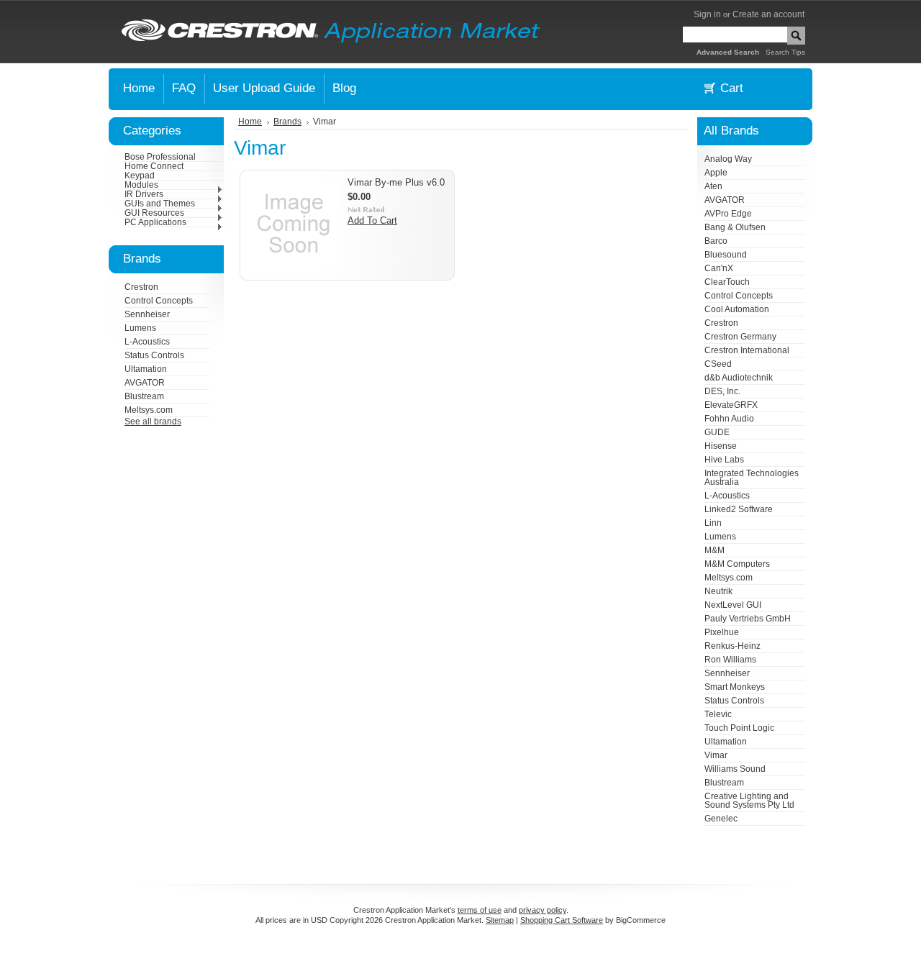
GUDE (717, 432)
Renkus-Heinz (732, 646)
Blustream (144, 396)
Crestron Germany (740, 336)
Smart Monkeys (734, 687)
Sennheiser (147, 314)
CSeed (718, 364)
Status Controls (154, 355)
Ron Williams (730, 659)
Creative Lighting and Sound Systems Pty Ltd (749, 800)
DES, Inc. (722, 391)
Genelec (721, 818)
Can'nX (718, 268)
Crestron (141, 287)
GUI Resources (154, 213)
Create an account (768, 14)
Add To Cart (372, 220)
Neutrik (718, 591)
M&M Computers (737, 564)
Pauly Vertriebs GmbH (747, 618)
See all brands (152, 421)
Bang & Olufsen (735, 227)
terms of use (480, 910)
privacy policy (542, 910)
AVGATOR (144, 382)
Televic (718, 714)
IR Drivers (143, 194)
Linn (713, 523)
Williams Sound (735, 769)
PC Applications (155, 222)
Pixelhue (721, 632)
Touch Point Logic (739, 728)
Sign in (707, 14)
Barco (715, 241)
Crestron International (746, 350)
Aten (713, 186)
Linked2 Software (738, 509)
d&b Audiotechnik (738, 377)
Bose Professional (160, 156)
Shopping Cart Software (561, 920)
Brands (287, 121)
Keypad (139, 175)
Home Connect (153, 166)
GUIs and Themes (159, 203)
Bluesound (725, 254)
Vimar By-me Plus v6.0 (396, 182)
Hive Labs (724, 459)
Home (250, 121)
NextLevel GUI (732, 605)
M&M (714, 550)
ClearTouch (727, 282)
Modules (141, 185)
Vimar (715, 755)
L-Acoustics (147, 341)
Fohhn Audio (729, 418)
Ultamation (145, 369)
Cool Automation (736, 309)
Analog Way (728, 159)
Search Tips (785, 52)
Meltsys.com (148, 410)
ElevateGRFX (731, 405)
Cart (731, 88)
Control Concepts (158, 300)
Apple (715, 172)
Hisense (720, 446)
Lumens (140, 328)
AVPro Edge (728, 213)
